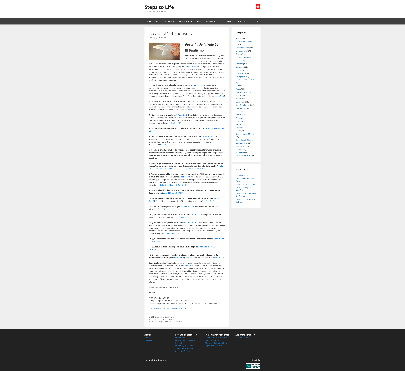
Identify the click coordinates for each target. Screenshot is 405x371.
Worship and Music (244, 155)
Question (239, 121)
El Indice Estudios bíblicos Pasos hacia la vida (168, 309)
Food (238, 89)
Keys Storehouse (242, 105)
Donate (230, 21)
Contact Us (241, 21)
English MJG (241, 73)
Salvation (239, 127)
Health (238, 95)
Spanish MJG (169, 317)
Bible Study (168, 21)
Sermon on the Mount (245, 134)
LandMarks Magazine (184, 348)
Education (240, 70)
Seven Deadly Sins (243, 140)
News (198, 21)
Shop (221, 21)
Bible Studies (180, 337)
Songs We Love (242, 143)
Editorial (239, 67)
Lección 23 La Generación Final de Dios (164, 319)
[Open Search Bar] (251, 21)
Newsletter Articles (182, 351)
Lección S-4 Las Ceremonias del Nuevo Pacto (245, 178)
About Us (148, 337)
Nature (239, 114)
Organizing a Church (213, 345)
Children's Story (242, 47)
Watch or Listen (184, 21)
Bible (238, 38)
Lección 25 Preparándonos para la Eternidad (166, 322)
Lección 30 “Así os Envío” (246, 184)
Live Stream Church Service (216, 337)
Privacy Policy (256, 360)
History (239, 98)
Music (238, 111)
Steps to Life (159, 7)
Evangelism (240, 76)
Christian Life (241, 51)
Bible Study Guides (157, 317)
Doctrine (239, 64)
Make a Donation (242, 337)
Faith (238, 85)
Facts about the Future (245, 80)
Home (149, 21)
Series (238, 131)
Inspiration (240, 102)
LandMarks (209, 21)
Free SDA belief (242, 92)
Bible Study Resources (184, 345)
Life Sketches (241, 108)
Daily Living (240, 60)
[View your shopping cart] (257, 21)
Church (239, 54)
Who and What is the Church (216, 343)
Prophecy (240, 118)
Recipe (238, 124)
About (157, 21)
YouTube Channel (212, 340)
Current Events (242, 57)
